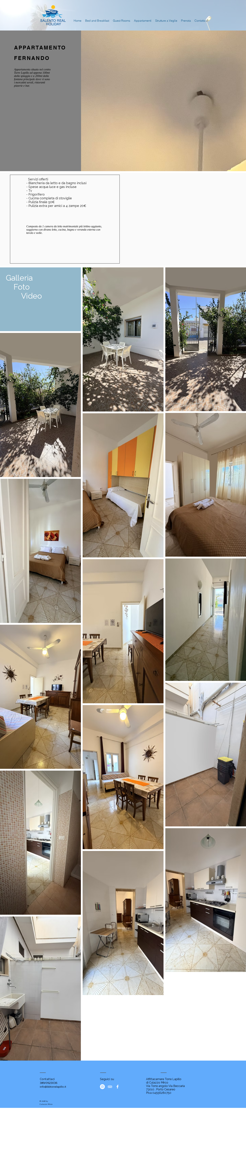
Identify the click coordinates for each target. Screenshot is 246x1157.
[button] (142, 20)
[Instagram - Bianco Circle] (102, 1086)
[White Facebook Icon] (117, 1086)
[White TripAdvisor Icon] (110, 1086)
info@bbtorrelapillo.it (53, 1086)
